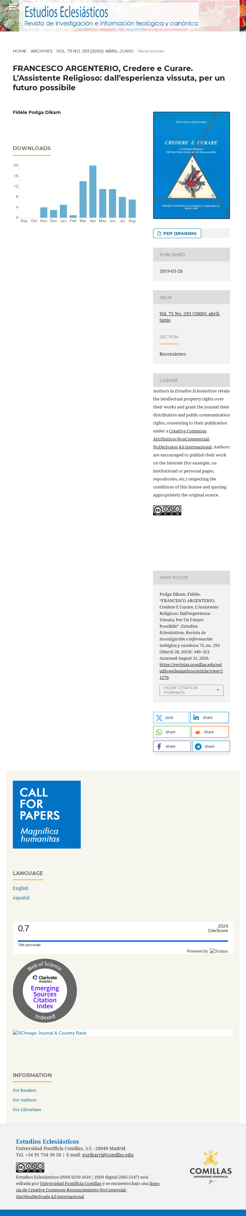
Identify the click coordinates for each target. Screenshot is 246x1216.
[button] (171, 717)
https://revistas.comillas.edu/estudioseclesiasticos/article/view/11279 (191, 671)
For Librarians (27, 1109)
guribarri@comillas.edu (108, 1155)
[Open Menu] (12, 6)
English (21, 888)
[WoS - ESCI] (45, 1021)
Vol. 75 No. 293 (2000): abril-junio (95, 50)
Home (20, 50)
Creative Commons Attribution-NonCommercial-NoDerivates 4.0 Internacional (182, 439)
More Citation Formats (181, 690)
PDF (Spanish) (179, 233)
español (21, 898)
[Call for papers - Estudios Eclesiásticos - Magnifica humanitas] (47, 847)
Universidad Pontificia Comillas (71, 1183)
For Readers (25, 1090)
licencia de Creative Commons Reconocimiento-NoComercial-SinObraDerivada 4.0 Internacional (88, 1190)
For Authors (25, 1100)
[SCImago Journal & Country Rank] (49, 1032)
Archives (42, 50)
